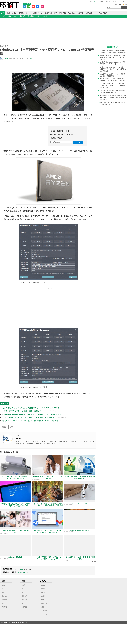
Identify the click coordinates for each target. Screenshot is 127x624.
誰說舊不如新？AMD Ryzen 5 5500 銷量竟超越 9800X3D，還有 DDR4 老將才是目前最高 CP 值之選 (113, 69)
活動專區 (80, 13)
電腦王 (9, 5)
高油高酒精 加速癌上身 (15, 557)
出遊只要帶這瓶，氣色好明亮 (80, 503)
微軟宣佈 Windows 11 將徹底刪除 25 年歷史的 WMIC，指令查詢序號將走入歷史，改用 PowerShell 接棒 (15, 505)
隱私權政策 (12, 622)
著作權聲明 (21, 622)
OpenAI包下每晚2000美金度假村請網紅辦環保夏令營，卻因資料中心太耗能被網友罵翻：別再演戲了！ (47, 505)
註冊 (120, 4)
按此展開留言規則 (24, 572)
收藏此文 (31, 58)
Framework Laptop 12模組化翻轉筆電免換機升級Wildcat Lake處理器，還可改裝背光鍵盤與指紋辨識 (113, 97)
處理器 (14, 13)
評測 (8, 13)
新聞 (2, 13)
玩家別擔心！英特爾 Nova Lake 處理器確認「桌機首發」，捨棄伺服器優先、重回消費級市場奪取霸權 (113, 85)
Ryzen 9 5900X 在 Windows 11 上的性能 (32, 387)
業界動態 (89, 13)
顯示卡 (28, 13)
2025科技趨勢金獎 (100, 13)
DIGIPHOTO (108, 1)
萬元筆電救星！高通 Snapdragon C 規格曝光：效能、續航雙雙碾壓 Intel (112, 75)
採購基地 (101, 1)
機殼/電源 (48, 13)
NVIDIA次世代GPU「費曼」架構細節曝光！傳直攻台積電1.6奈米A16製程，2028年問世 (113, 80)
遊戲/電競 (71, 13)
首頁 (1, 46)
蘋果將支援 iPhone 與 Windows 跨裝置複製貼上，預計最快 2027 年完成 (30, 408)
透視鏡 (125, 1)
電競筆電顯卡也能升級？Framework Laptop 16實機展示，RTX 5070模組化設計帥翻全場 (113, 51)
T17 (121, 1)
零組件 (3, 16)
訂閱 (125, 4)
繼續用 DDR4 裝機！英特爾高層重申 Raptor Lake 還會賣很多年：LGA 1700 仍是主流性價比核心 (112, 57)
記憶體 (35, 13)
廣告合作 (28, 622)
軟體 (38, 16)
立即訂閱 (78, 142)
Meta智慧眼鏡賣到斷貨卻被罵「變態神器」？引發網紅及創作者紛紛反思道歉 (32, 414)
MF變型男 (115, 1)
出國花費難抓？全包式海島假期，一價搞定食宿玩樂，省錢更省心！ (29, 418)
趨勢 (6, 46)
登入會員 (20, 569)
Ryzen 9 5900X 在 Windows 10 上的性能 (32, 282)
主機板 (21, 13)
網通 (55, 13)
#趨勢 (11, 427)
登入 (116, 4)
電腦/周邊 (62, 13)
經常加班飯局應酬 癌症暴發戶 (79, 530)
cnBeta (6, 58)
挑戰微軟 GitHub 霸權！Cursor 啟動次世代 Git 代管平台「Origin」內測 (30, 421)
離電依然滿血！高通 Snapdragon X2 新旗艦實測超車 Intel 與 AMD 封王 (112, 63)
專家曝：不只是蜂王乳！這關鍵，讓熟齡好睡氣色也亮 (23, 411)
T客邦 (91, 1)
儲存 (41, 13)
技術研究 (44, 16)
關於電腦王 (3, 622)
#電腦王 (3, 427)
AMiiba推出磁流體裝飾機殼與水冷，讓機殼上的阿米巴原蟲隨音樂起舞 (112, 91)
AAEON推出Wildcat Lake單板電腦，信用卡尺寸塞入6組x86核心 (112, 103)
